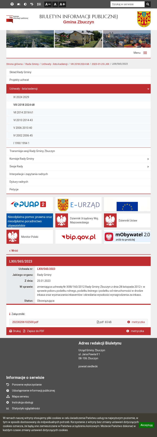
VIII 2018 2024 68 (79, 64)
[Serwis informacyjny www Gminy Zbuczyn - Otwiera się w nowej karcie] (144, 19)
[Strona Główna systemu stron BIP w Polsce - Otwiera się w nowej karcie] (17, 19)
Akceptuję (146, 426)
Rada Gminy (32, 64)
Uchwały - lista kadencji (55, 64)
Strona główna (14, 64)
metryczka (138, 322)
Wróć (14, 250)
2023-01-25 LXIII (100, 64)
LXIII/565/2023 (46, 268)
